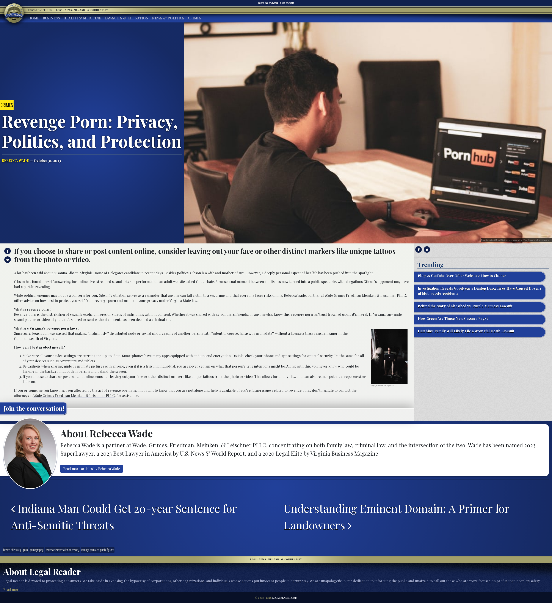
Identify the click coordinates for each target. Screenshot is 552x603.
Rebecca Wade (15, 160)
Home (33, 18)
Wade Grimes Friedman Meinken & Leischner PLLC (74, 395)
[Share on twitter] (7, 259)
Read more (11, 589)
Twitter (287, 3)
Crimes (194, 18)
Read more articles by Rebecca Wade (91, 468)
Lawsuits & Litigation (127, 18)
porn (25, 549)
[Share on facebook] (7, 251)
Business (51, 18)
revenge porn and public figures (97, 549)
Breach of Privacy (12, 549)
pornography (37, 549)
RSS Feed (261, 3)
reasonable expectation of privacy (62, 549)
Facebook (271, 3)
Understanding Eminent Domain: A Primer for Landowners (396, 516)
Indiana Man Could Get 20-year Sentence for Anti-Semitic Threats (124, 516)
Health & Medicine (82, 18)
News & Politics (168, 18)
